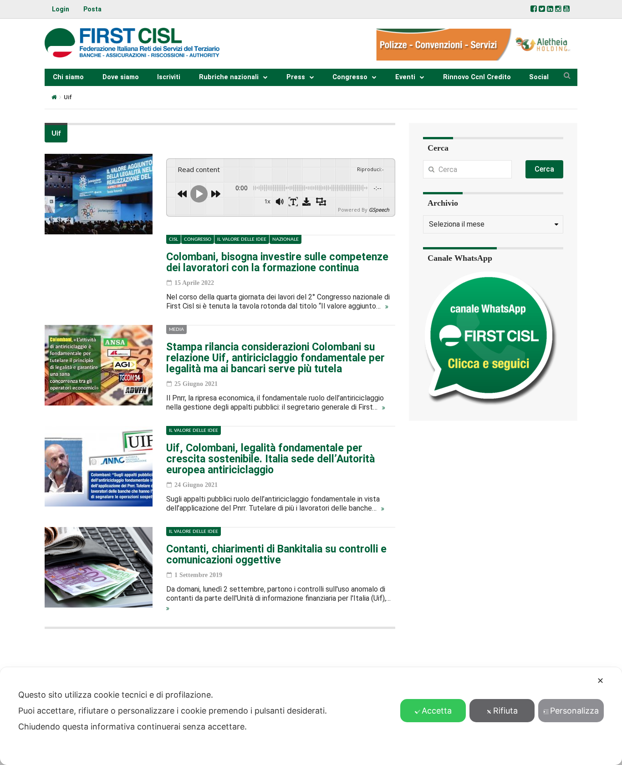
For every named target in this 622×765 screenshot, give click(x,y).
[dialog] (311, 716)
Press (295, 77)
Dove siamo (120, 77)
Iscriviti (168, 77)
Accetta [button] (437, 710)
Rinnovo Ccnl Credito (477, 77)
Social (539, 77)
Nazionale (285, 239)
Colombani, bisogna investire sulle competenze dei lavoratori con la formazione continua (277, 262)
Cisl (173, 239)
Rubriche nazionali (229, 77)
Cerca (544, 169)
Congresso (349, 77)
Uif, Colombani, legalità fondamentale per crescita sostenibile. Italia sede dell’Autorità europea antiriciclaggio (270, 459)
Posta (92, 9)
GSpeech (379, 209)
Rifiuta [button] (505, 710)
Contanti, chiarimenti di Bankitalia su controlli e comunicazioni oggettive (276, 554)
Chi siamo (68, 77)
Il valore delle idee (241, 239)
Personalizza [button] (574, 710)
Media (176, 329)
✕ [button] (600, 680)
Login (60, 9)
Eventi (405, 77)
